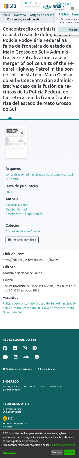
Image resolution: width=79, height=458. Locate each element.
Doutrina (20, 15)
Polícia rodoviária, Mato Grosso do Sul (29, 303)
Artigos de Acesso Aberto (47, 15)
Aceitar (69, 452)
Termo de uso (47, 369)
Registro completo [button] (23, 239)
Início (6, 15)
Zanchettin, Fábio (17, 205)
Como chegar (12, 389)
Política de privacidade (18, 369)
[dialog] (39, 444)
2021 (9, 192)
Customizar (9, 452)
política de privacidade (62, 444)
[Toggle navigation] (72, 8)
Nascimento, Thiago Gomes (24, 213)
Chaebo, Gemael (16, 209)
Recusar (57, 452)
